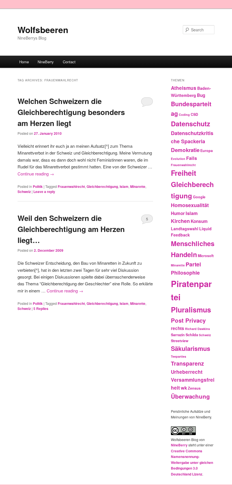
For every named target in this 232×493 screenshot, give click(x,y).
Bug (201, 95)
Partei (193, 264)
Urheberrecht (187, 371)
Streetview (179, 340)
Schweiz (24, 191)
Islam (124, 186)
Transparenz (187, 363)
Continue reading (36, 174)
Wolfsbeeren (43, 29)
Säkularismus (190, 348)
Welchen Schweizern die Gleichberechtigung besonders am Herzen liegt (71, 112)
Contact (69, 61)
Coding (184, 114)
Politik (38, 186)
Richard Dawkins (197, 329)
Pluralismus (191, 310)
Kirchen (180, 221)
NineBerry (46, 61)
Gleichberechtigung (102, 186)
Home (24, 61)
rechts (177, 328)
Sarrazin (178, 334)
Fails (191, 158)
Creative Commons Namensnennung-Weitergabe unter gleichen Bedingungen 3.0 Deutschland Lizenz (192, 462)
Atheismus (183, 87)
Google (199, 196)
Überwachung (190, 396)
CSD (194, 114)
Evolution (178, 159)
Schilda (192, 334)
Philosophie (185, 272)
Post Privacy (188, 320)
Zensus (194, 388)
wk (184, 387)
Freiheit (183, 173)
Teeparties (178, 356)
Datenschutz (190, 123)
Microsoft (206, 255)
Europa (206, 150)
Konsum (199, 221)
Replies (40, 308)
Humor (178, 213)
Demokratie (185, 150)
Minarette (137, 186)
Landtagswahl (184, 228)
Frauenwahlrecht (71, 186)
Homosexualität (190, 205)
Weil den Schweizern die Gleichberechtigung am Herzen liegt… (71, 229)
